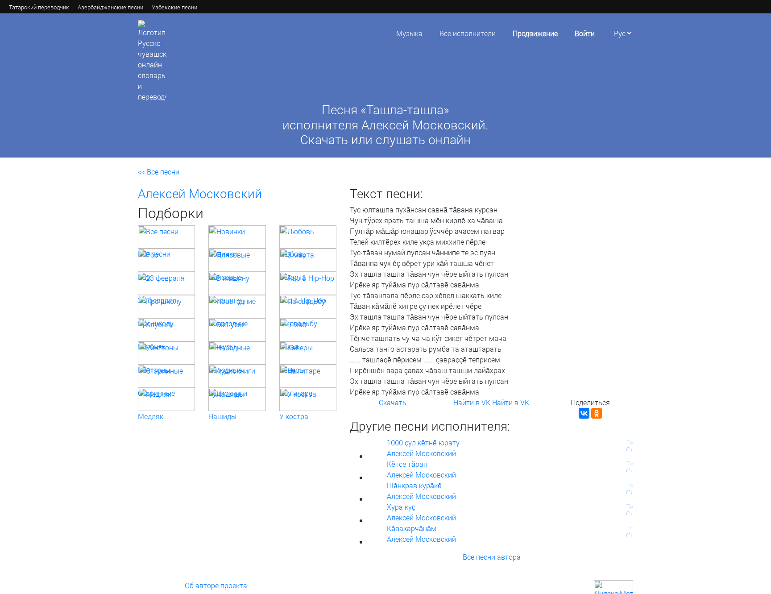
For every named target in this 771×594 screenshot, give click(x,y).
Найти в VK (471, 402)
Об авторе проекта (216, 585)
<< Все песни (158, 171)
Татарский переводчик (39, 7)
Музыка (409, 33)
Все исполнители (467, 33)
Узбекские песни (174, 7)
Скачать (392, 402)
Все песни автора (492, 556)
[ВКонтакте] (584, 413)
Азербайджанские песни (110, 7)
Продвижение (535, 33)
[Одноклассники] (596, 413)
